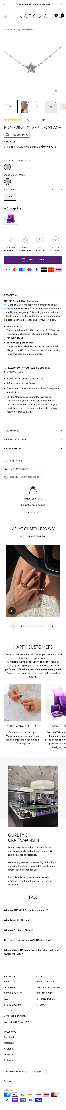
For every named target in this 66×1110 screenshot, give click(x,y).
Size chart (57, 189)
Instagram (9, 1042)
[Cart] (60, 16)
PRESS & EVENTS (13, 993)
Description (11, 295)
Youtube (8, 1048)
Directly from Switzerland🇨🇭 (24, 476)
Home (6, 29)
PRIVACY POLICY (45, 981)
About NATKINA (12, 449)
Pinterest (8, 1060)
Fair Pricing (16, 460)
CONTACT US (11, 1010)
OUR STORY (10, 987)
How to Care (11, 431)
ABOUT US (10, 981)
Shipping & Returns (15, 440)
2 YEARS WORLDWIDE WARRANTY (33, 4)
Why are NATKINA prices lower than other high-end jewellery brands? (31, 952)
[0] (53, 16)
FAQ (6, 998)
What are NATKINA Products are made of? (26, 910)
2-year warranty (19, 468)
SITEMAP (41, 1004)
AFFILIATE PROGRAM (15, 1016)
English (37, 1072)
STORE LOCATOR (13, 1004)
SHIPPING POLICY (45, 998)
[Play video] (12, 611)
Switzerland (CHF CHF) (16, 1072)
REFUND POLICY (45, 993)
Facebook (9, 1037)
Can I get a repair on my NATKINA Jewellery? (28, 940)
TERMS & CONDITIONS (48, 987)
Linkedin (8, 1054)
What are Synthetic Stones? (19, 930)
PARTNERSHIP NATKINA (16, 1021)
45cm (10, 196)
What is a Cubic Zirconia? (17, 920)
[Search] (12, 16)
